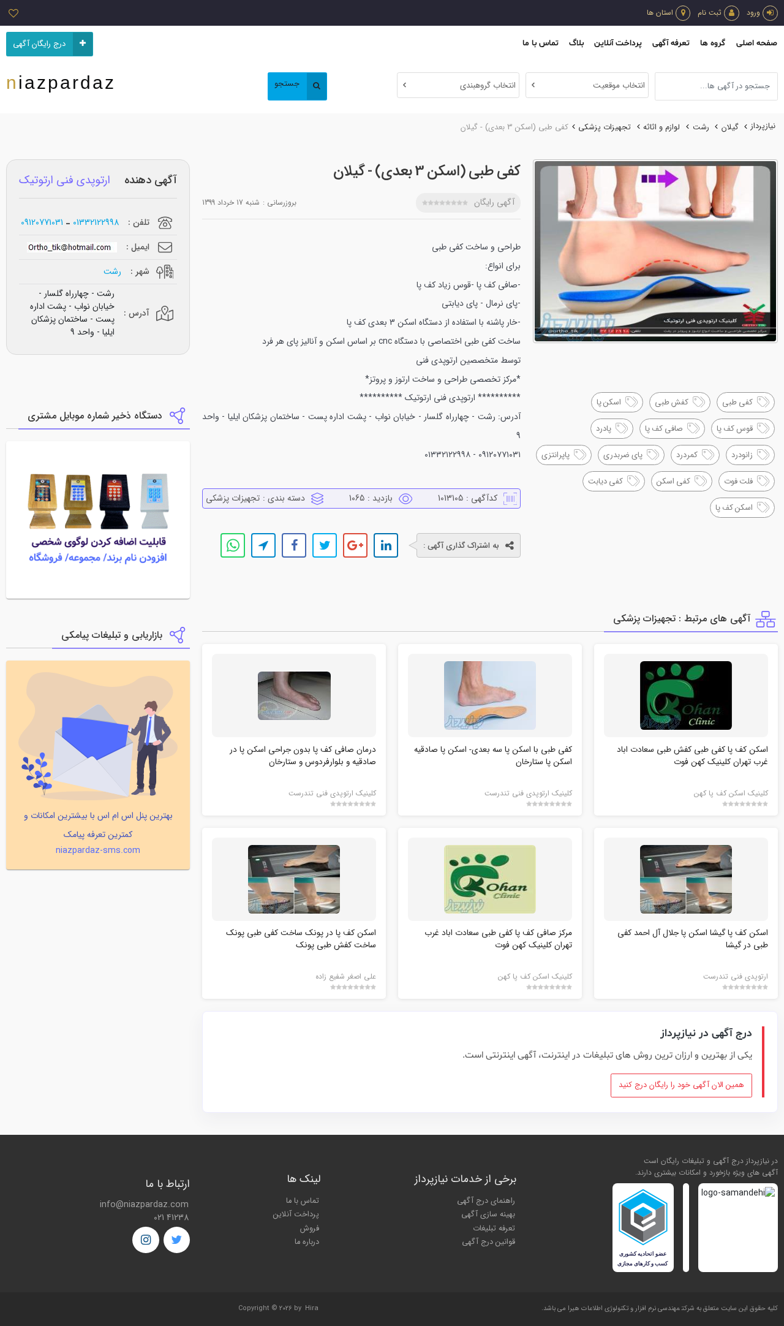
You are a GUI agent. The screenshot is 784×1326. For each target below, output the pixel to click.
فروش (309, 1228)
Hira (311, 1308)
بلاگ (576, 43)
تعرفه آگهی (671, 43)
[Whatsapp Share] (233, 545)
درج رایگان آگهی (39, 44)
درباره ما (307, 1242)
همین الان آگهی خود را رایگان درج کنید (681, 1085)
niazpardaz (61, 82)
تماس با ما (540, 43)
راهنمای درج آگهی (486, 1201)
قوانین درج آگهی (488, 1242)
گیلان (730, 127)
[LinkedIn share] (386, 545)
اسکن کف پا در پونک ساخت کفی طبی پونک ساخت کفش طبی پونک (301, 939)
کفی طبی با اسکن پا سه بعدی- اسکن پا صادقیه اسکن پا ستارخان (493, 755)
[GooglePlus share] (355, 545)
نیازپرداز (763, 126)
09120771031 (42, 222)
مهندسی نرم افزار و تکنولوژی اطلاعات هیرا (624, 1308)
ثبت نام (710, 12)
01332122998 (96, 222)
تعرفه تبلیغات (494, 1228)
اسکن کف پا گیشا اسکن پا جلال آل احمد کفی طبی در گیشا (692, 939)
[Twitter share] (324, 545)
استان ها (660, 12)
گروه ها (712, 43)
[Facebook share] (294, 545)
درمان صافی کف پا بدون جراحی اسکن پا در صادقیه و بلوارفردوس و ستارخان (303, 755)
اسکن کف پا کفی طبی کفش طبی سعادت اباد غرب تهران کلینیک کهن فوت (692, 755)
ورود (753, 12)
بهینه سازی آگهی (488, 1214)
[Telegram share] (263, 545)
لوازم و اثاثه (661, 127)
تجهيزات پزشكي (604, 127)
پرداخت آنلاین (618, 43)
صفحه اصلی (756, 43)
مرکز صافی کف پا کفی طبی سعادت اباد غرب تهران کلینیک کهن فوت (498, 939)
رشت (701, 127)
